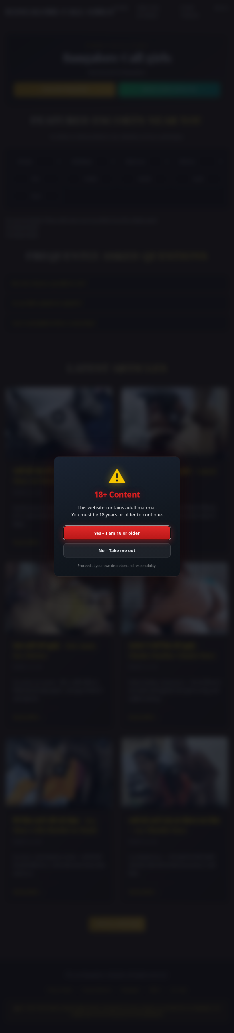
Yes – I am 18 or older (117, 533)
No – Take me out (117, 550)
